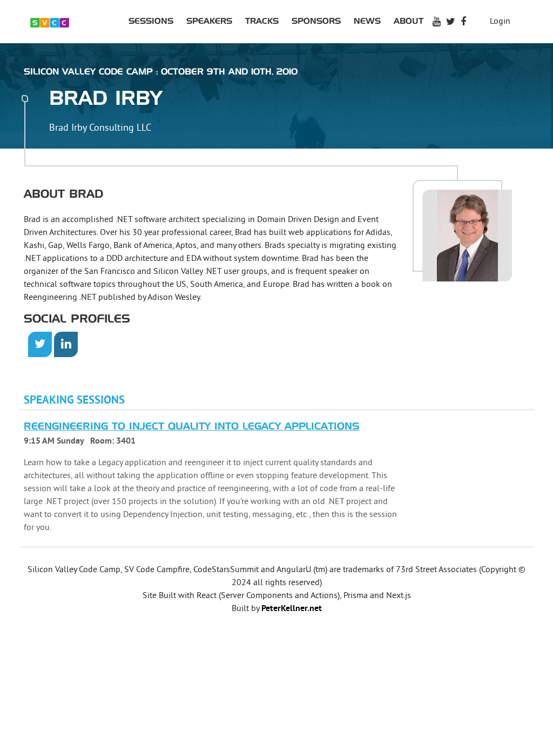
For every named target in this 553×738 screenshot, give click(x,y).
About (408, 21)
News (367, 21)
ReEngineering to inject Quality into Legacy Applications (192, 427)
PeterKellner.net (291, 608)
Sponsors (316, 21)
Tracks (262, 21)
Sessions (151, 21)
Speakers (209, 21)
